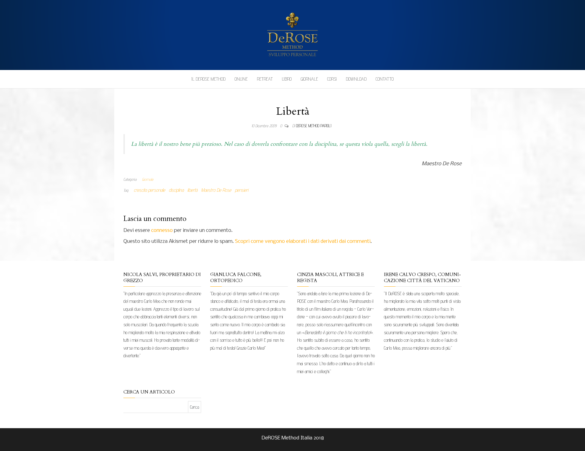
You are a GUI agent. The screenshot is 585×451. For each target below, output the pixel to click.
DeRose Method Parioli (313, 125)
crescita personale (149, 190)
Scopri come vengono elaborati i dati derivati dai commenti (302, 241)
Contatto (385, 79)
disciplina (176, 190)
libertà (192, 190)
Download (356, 79)
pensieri (241, 190)
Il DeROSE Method (208, 79)
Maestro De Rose (216, 190)
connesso (162, 230)
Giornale (309, 79)
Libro (287, 79)
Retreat (265, 79)
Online (241, 79)
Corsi (332, 79)
